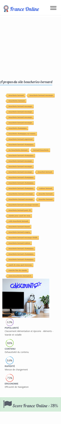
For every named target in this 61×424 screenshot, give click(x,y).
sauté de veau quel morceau (20, 265)
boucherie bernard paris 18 (20, 210)
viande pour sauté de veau (19, 216)
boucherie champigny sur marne (22, 134)
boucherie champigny (18, 128)
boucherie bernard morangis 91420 (23, 237)
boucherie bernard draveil (19, 227)
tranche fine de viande (18, 270)
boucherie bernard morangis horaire (23, 205)
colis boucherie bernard (18, 221)
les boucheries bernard (18, 150)
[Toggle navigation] (53, 8)
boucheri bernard (45, 172)
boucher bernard (46, 194)
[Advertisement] (30, 47)
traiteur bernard (45, 188)
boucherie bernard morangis (41, 95)
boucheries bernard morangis (21, 194)
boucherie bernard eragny (19, 232)
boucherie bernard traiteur (19, 243)
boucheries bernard (17, 101)
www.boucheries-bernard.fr (20, 276)
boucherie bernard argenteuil (21, 139)
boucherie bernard (16, 95)
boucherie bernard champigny (21, 145)
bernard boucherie (40, 150)
